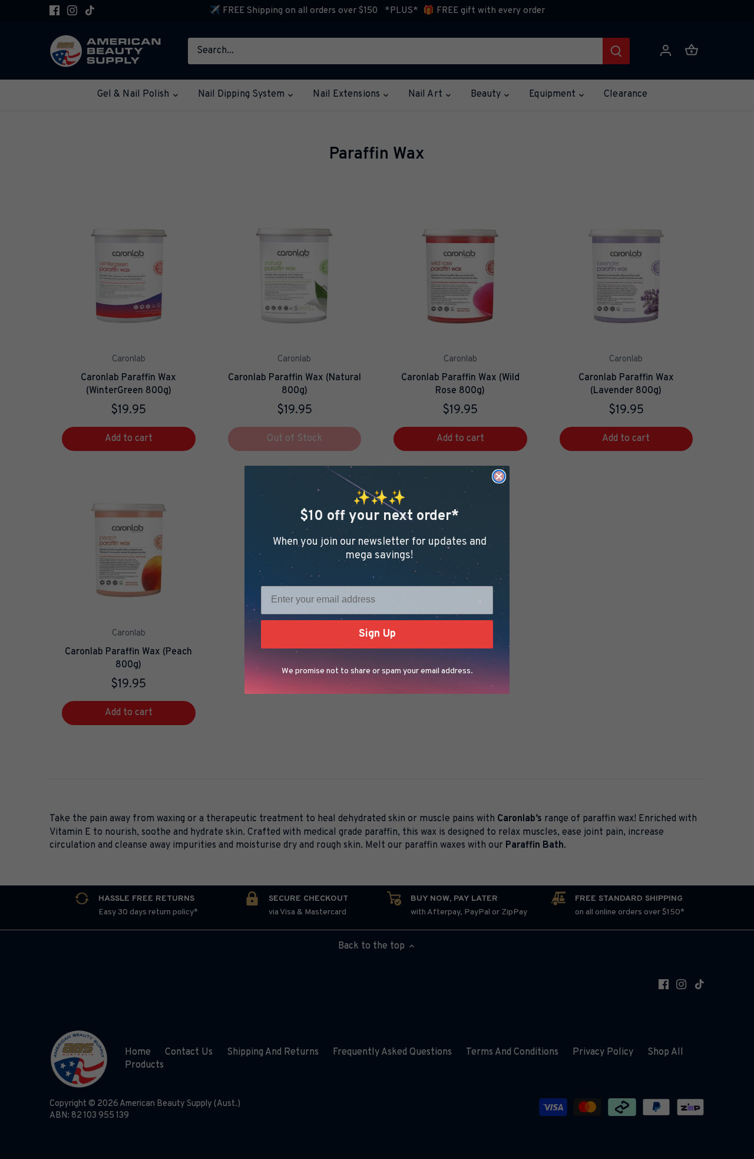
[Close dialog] (499, 476)
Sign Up (377, 634)
